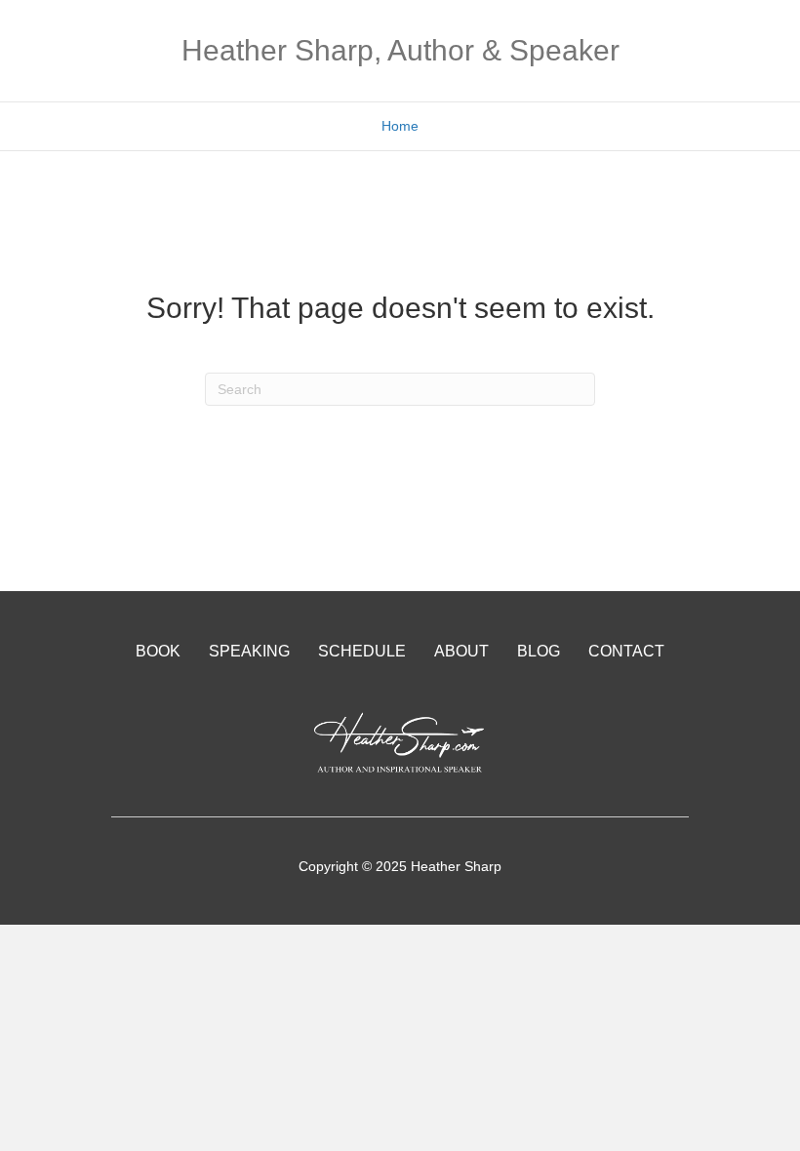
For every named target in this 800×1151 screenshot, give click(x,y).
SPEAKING (249, 651)
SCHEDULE (362, 651)
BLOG (538, 651)
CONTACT (626, 651)
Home (400, 126)
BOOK (158, 651)
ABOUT (461, 651)
